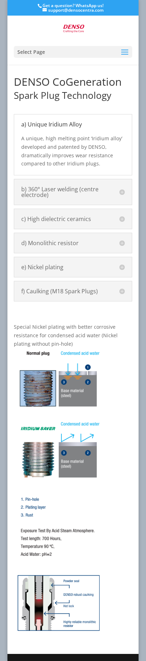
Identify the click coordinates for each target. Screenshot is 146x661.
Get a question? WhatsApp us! (73, 5)
